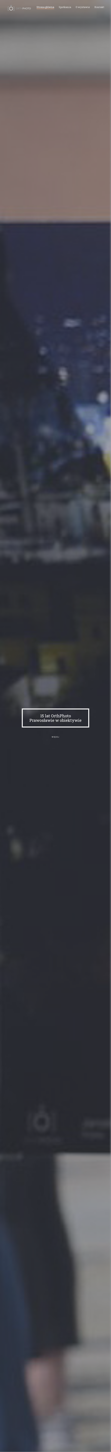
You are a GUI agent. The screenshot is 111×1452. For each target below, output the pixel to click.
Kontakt (99, 7)
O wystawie (83, 7)
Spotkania (65, 7)
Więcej (55, 737)
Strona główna (45, 7)
